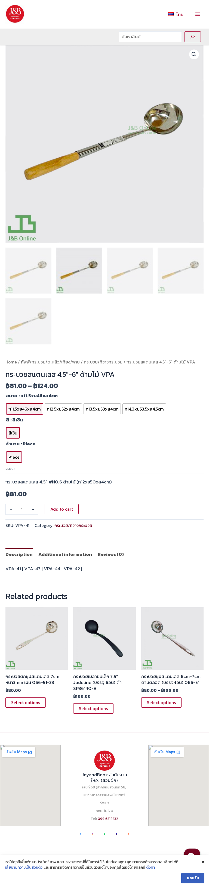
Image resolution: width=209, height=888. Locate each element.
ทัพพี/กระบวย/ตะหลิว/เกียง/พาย (50, 362)
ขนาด (11, 395)
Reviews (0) (111, 554)
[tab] (19, 554)
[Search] (193, 36)
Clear (10, 468)
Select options (25, 702)
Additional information (65, 554)
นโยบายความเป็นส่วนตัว (23, 867)
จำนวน (13, 443)
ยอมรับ (193, 878)
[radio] (25, 409)
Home (11, 362)
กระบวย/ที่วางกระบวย (103, 362)
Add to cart (61, 509)
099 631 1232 (108, 818)
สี (7, 419)
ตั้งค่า (150, 867)
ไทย (179, 14)
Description (19, 554)
